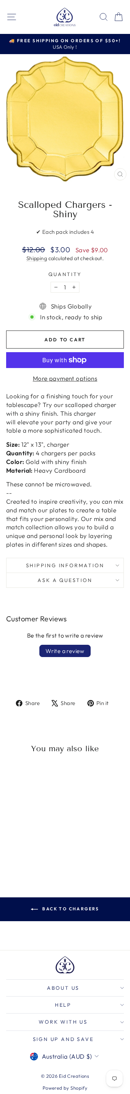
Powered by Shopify (65, 1088)
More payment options (65, 378)
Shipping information (65, 565)
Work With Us (63, 1022)
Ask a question (65, 580)
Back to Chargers (70, 908)
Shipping (36, 258)
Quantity (64, 274)
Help (63, 1005)
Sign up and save (63, 1039)
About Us (63, 988)
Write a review (65, 651)
